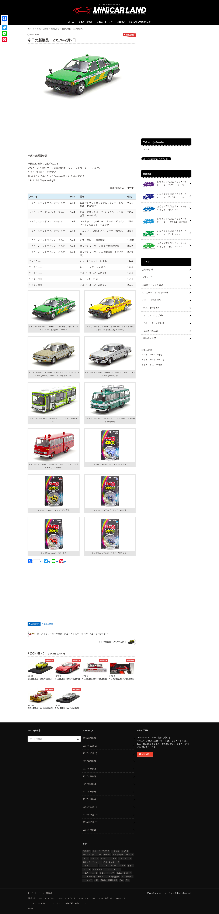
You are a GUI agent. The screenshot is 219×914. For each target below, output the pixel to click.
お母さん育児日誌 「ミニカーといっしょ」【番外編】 (172, 220)
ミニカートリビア (104, 22)
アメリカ (106, 851)
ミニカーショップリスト (152, 365)
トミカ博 (121, 865)
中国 (96, 880)
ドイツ (130, 865)
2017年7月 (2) (89, 776)
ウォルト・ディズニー (92, 854)
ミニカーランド (167, 893)
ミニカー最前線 (85, 22)
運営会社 (31, 908)
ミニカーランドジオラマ (155, 292)
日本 (121, 880)
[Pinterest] (4, 40)
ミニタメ (121, 22)
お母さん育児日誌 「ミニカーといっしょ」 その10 (172, 196)
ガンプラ (129, 854)
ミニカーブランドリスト (152, 355)
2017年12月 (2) (90, 745)
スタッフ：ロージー (108, 865)
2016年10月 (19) (90, 822)
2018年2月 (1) (89, 738)
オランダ (107, 854)
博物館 (103, 880)
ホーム (71, 22)
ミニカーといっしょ (112, 869)
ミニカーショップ (153, 315)
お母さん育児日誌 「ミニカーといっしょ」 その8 (172, 232)
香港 (127, 880)
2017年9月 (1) (89, 761)
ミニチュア (87, 880)
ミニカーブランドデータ (152, 360)
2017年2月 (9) (89, 791)
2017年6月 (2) (89, 784)
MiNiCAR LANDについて (140, 22)
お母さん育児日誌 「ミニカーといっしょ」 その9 (172, 208)
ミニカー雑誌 (151, 330)
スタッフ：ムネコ (90, 865)
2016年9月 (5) (89, 829)
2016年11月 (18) (90, 814)
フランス (86, 869)
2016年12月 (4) (90, 807)
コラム (147, 277)
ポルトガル (97, 869)
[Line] (4, 34)
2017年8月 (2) (89, 768)
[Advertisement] (82, 128)
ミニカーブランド (153, 323)
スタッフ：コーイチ (111, 862)
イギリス (115, 851)
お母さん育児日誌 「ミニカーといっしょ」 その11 (172, 183)
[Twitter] (4, 28)
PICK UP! (86, 851)
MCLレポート (151, 307)
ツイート (145, 149)
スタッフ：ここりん (108, 858)
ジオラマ (94, 858)
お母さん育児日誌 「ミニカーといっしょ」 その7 (172, 245)
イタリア (125, 851)
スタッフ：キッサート (92, 862)
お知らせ (147, 269)
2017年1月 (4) (89, 799)
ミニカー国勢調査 (112, 876)
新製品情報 (35, 624)
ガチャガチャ (118, 854)
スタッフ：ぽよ (125, 858)
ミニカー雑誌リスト (105, 898)
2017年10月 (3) (90, 753)
